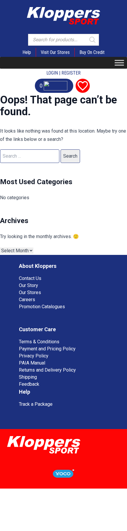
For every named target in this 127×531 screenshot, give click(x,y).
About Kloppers (37, 266)
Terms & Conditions (39, 341)
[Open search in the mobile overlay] (63, 40)
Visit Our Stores (55, 52)
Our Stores (30, 292)
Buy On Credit (92, 52)
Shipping (28, 377)
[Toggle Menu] (119, 62)
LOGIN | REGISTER (63, 73)
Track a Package (36, 404)
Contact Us (30, 278)
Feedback (29, 384)
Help (26, 52)
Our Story (28, 285)
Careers (27, 299)
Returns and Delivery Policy (47, 370)
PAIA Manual (32, 363)
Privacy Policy (33, 356)
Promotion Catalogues (42, 306)
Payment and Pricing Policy (47, 349)
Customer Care (37, 329)
